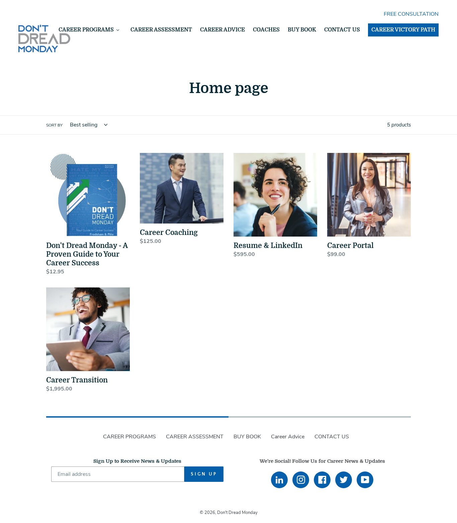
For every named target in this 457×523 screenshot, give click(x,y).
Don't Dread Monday (237, 513)
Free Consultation (411, 14)
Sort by (54, 125)
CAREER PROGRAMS (129, 436)
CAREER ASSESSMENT (194, 436)
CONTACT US (331, 436)
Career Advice (287, 436)
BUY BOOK (247, 436)
